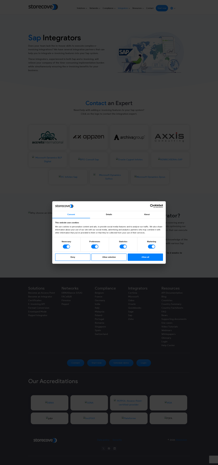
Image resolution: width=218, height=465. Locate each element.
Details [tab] (109, 214)
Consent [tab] (71, 214)
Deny (73, 257)
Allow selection (109, 257)
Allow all (145, 257)
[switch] (94, 247)
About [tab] (147, 214)
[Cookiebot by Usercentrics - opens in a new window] (152, 206)
